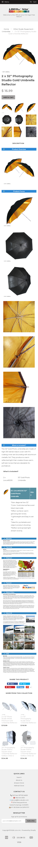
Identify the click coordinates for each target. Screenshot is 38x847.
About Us (19, 780)
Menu (6, 2)
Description (18, 143)
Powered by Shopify (29, 830)
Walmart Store (19, 785)
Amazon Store (19, 783)
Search (19, 777)
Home (6, 29)
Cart (34, 2)
